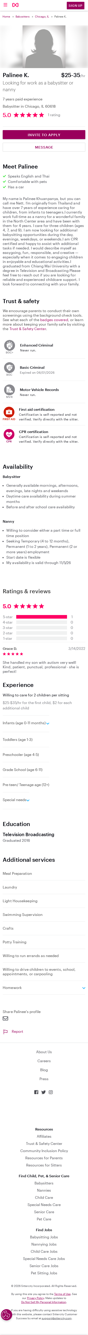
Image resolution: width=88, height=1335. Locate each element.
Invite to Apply (44, 135)
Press (44, 1079)
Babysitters (23, 16)
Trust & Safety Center (27, 329)
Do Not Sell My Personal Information (43, 1302)
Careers (44, 1061)
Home (6, 16)
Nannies (44, 1190)
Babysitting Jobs (44, 1237)
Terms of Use (62, 1293)
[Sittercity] (15, 5)
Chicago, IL (42, 16)
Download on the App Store (44, 1110)
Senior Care (44, 1212)
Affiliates (44, 1136)
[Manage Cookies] (6, 1314)
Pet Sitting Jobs (44, 1273)
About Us (44, 1052)
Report (17, 1031)
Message (44, 147)
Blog (44, 1070)
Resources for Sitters (44, 1165)
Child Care (44, 1197)
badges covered (54, 320)
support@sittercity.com (57, 1318)
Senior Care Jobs (44, 1266)
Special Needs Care (44, 1204)
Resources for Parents (44, 1158)
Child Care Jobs (44, 1251)
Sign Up (76, 5)
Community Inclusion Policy (44, 1150)
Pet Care (44, 1219)
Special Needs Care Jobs (44, 1258)
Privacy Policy (35, 1297)
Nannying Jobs (44, 1244)
